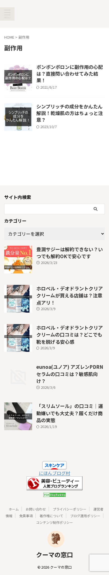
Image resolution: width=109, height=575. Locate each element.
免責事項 (26, 515)
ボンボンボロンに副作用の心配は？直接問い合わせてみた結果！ (69, 73)
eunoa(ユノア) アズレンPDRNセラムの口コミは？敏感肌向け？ (69, 373)
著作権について (51, 515)
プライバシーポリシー (69, 509)
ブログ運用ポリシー (85, 515)
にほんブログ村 (54, 473)
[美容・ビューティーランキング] (54, 487)
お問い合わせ (36, 509)
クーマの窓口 (54, 554)
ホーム (14, 509)
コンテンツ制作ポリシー (54, 522)
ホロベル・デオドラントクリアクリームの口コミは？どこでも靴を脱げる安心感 (69, 334)
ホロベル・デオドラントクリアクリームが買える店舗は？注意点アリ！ (69, 295)
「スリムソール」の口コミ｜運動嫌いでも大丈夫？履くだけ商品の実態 (69, 413)
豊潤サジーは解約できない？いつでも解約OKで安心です (69, 253)
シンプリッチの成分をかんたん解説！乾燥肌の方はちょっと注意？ (69, 113)
